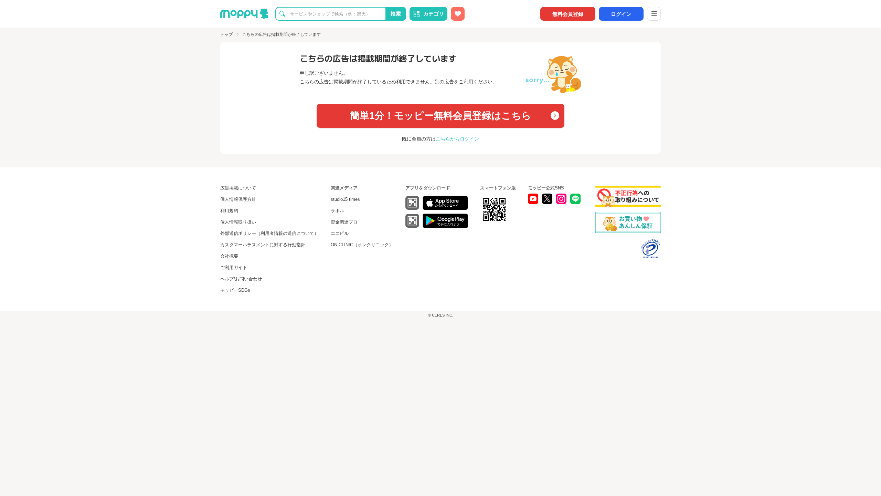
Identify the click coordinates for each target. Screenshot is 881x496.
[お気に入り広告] (458, 14)
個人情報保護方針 (238, 199)
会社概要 (229, 256)
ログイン (621, 14)
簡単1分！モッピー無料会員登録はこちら (440, 115)
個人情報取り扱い (238, 222)
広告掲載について (238, 187)
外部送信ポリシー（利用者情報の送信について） (269, 233)
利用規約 (229, 210)
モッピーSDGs (235, 290)
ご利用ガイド (233, 267)
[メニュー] (654, 14)
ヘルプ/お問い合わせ (241, 278)
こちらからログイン (457, 139)
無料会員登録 (567, 14)
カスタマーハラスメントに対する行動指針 (262, 244)
